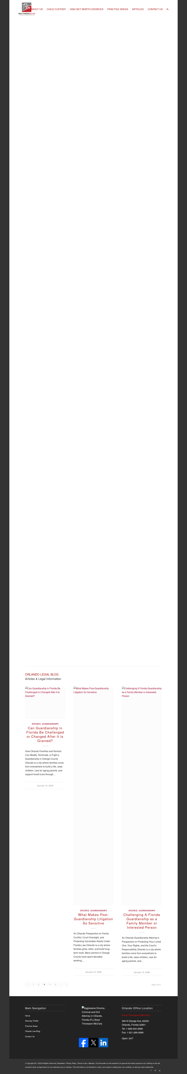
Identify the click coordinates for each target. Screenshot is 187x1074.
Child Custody (133, 139)
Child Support (133, 150)
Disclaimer (61, 1063)
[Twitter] (155, 1070)
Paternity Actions (134, 172)
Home (28, 75)
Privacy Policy (71, 1063)
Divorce (36, 723)
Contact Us (30, 1036)
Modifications (132, 161)
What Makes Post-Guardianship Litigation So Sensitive (93, 918)
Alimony (131, 128)
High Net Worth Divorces (64, 75)
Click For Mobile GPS (133, 321)
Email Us (70, 616)
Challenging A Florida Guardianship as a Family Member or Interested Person (141, 921)
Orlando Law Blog (32, 1031)
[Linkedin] (159, 1070)
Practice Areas (41, 75)
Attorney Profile (31, 1020)
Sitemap (91, 1063)
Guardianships (50, 723)
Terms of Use (82, 1063)
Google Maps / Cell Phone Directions (44, 616)
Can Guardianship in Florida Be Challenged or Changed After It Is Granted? (45, 734)
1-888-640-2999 (134, 1028)
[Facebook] (83, 1046)
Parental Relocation (135, 183)
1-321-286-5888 (135, 1032)
